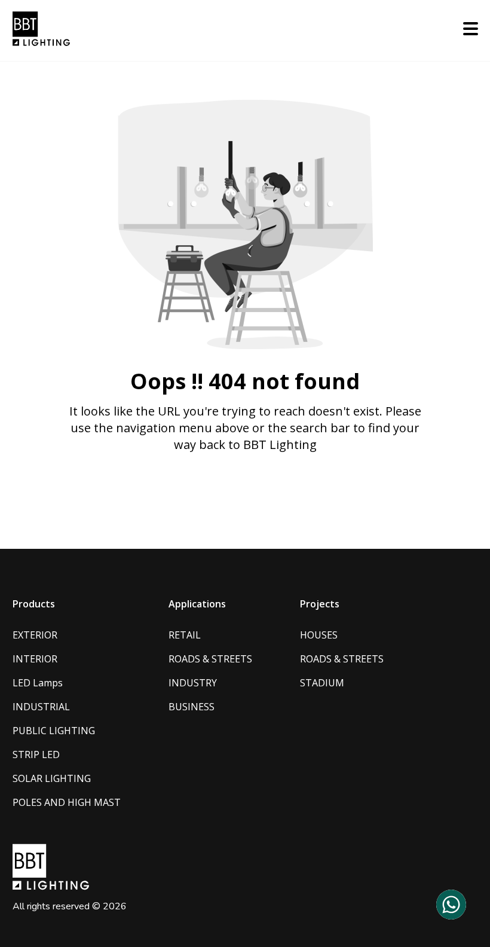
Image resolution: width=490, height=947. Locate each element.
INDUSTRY (193, 682)
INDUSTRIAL (41, 706)
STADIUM (322, 682)
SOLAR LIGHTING (52, 778)
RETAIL (185, 634)
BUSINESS (192, 706)
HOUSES (319, 634)
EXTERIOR (35, 634)
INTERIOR (35, 658)
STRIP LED (36, 754)
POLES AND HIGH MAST (67, 802)
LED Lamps (38, 682)
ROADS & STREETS (210, 658)
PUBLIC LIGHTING (54, 730)
